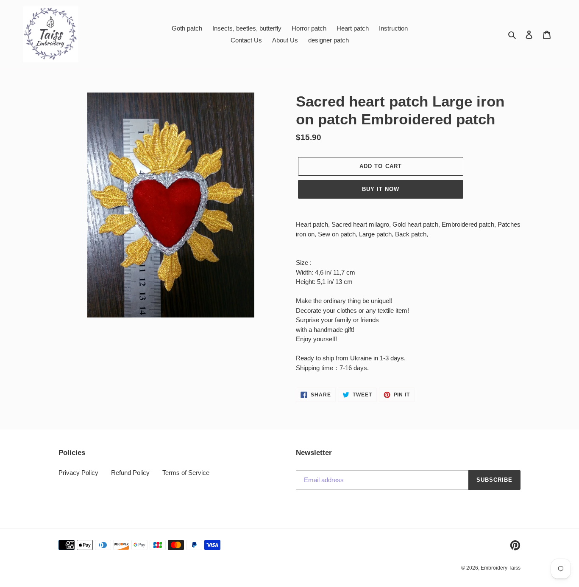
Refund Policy (130, 472)
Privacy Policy (78, 472)
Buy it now (380, 189)
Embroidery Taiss (501, 568)
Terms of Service (185, 472)
